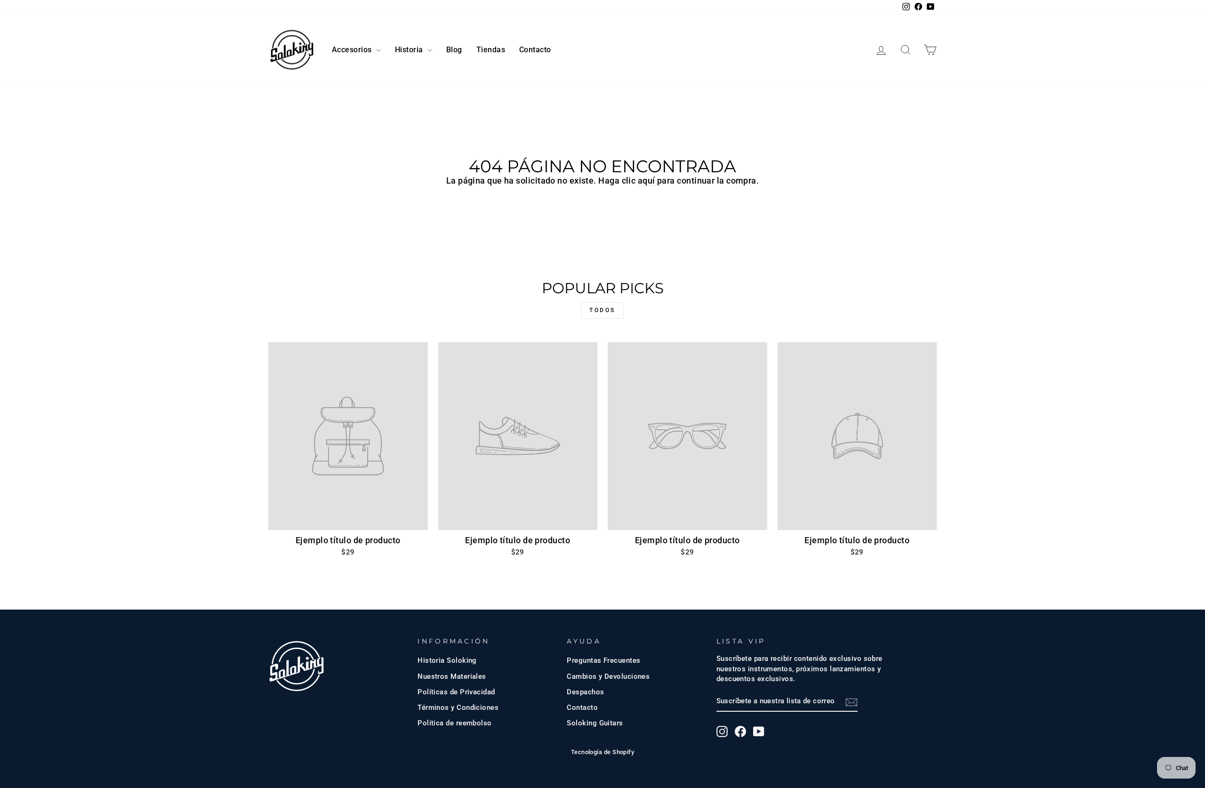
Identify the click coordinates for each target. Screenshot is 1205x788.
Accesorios (353, 49)
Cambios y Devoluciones (608, 676)
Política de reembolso (454, 723)
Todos (602, 310)
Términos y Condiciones (458, 707)
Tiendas (490, 49)
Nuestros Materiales (452, 676)
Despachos (585, 692)
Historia (410, 49)
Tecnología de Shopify (602, 752)
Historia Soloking (447, 660)
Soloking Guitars (595, 723)
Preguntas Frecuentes (603, 660)
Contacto (535, 49)
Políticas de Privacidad (456, 692)
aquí (646, 180)
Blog (454, 49)
